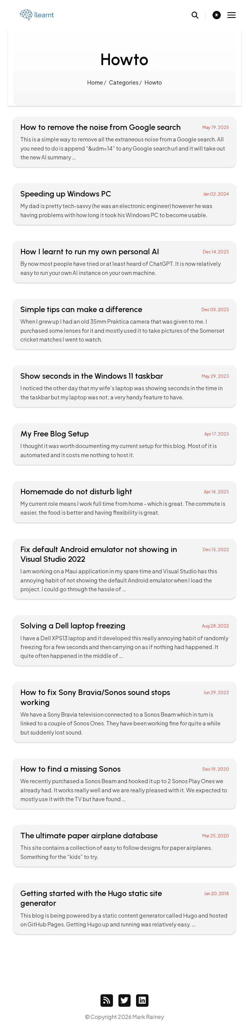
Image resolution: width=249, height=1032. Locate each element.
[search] (199, 15)
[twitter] (124, 1000)
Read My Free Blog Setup (124, 444)
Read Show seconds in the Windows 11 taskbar (124, 386)
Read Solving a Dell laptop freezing (124, 640)
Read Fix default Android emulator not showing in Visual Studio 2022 (124, 569)
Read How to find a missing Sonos (124, 784)
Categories (124, 82)
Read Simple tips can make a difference (124, 324)
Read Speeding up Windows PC (124, 204)
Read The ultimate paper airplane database (124, 846)
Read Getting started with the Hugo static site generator (124, 908)
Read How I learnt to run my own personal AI (124, 262)
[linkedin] (142, 1000)
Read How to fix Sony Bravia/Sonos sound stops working (124, 712)
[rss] (107, 1000)
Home (95, 82)
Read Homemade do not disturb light (124, 502)
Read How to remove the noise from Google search (124, 142)
